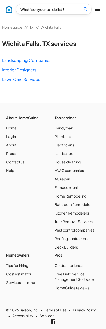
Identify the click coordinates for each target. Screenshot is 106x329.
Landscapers (65, 153)
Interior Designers (19, 69)
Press (11, 153)
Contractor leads (69, 265)
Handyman (64, 128)
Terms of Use (56, 310)
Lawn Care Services (21, 79)
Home (11, 128)
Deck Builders (66, 247)
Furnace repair (67, 187)
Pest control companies (74, 230)
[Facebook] (53, 322)
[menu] (9, 9)
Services (47, 315)
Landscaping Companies (26, 60)
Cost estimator (18, 274)
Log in (11, 136)
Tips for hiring (17, 265)
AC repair (62, 179)
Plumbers (63, 136)
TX (31, 27)
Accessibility (22, 315)
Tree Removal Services (74, 221)
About (11, 145)
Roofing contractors (71, 238)
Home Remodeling (70, 196)
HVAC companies (69, 170)
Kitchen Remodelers (72, 213)
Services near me (20, 282)
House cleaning (68, 162)
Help (10, 170)
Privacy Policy (84, 310)
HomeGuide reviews (72, 287)
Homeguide (12, 27)
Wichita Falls (51, 27)
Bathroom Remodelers (74, 204)
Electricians (64, 145)
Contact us (15, 162)
